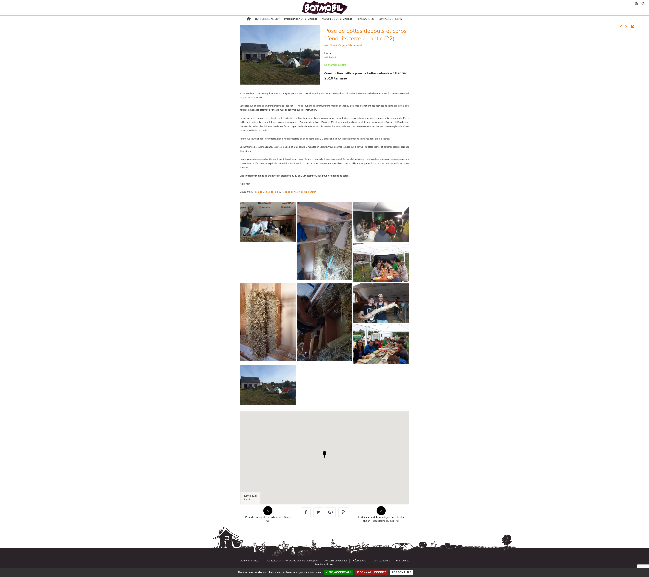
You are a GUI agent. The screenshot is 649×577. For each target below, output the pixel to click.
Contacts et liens (390, 19)
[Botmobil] (324, 7)
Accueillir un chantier (337, 19)
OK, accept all (340, 572)
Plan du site (402, 560)
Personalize (401, 572)
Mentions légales (324, 564)
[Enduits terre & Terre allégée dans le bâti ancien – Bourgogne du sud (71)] (626, 27)
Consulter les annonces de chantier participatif (292, 560)
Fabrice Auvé (354, 45)
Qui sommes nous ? (267, 19)
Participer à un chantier (300, 19)
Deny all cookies (373, 572)
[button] (324, 454)
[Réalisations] (632, 27)
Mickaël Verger (337, 45)
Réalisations (365, 19)
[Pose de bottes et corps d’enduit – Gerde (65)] (620, 27)
